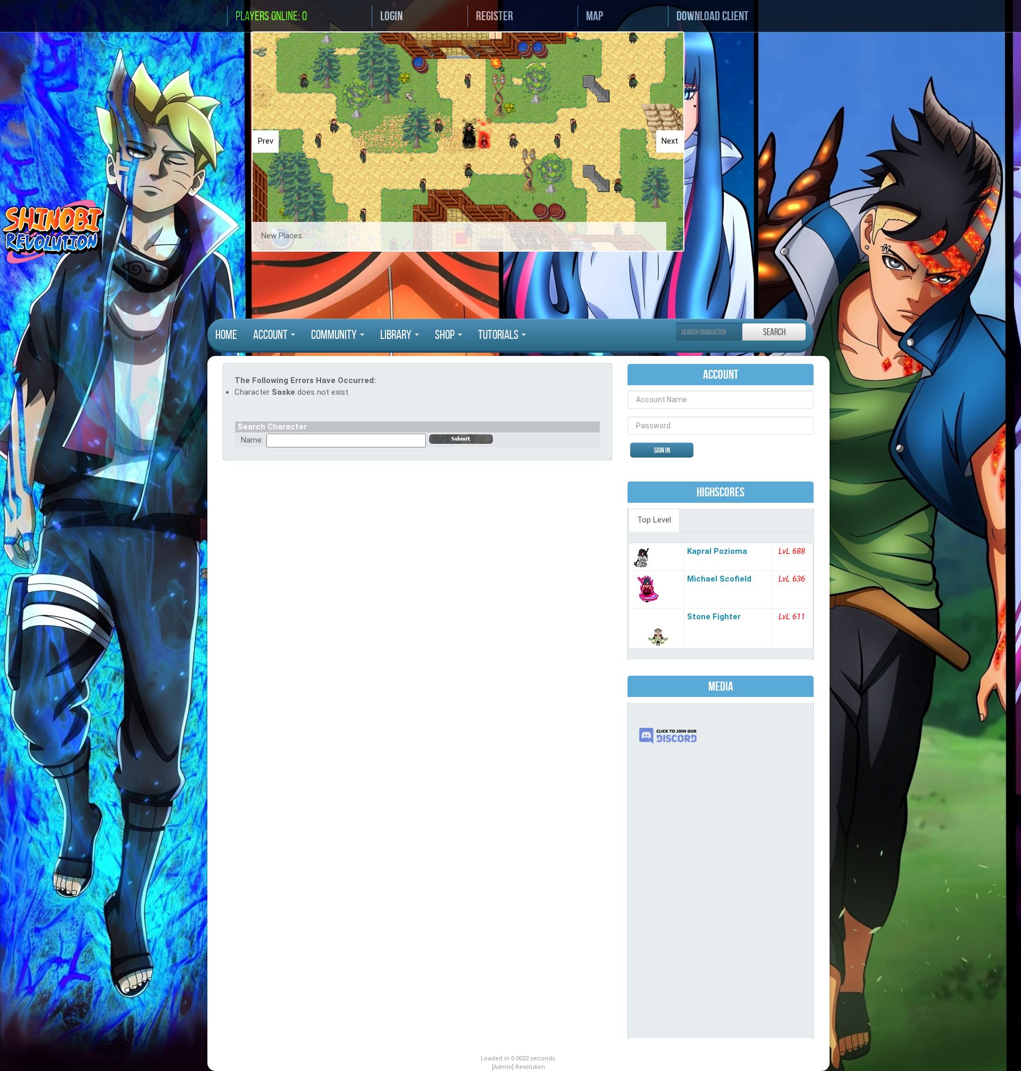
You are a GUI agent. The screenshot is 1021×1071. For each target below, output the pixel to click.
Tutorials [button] (499, 335)
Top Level (654, 520)
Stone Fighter (714, 616)
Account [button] (271, 335)
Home (226, 335)
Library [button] (397, 335)
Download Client (712, 16)
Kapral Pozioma (717, 551)
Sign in (662, 450)
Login (391, 16)
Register (494, 16)
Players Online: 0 (271, 16)
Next (670, 141)
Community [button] (335, 335)
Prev (265, 141)
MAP (594, 16)
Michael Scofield (719, 579)
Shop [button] (446, 335)
